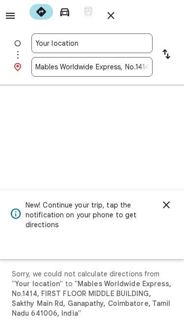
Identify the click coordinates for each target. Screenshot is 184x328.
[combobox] (92, 43)
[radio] (41, 12)
